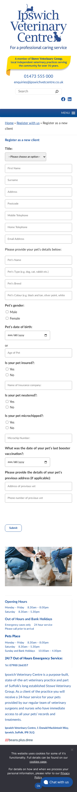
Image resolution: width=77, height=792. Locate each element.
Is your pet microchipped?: (24, 415)
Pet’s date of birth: (18, 327)
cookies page (38, 761)
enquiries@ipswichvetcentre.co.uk (38, 82)
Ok (38, 785)
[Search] (57, 91)
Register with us (28, 123)
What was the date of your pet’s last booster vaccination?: (37, 451)
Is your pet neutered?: (21, 395)
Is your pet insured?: (19, 363)
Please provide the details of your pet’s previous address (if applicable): (33, 475)
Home (9, 123)
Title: (9, 148)
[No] (72, 750)
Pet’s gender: (14, 305)
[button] (65, 113)
